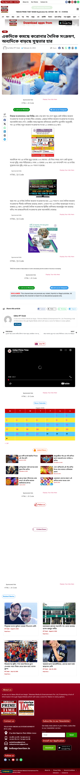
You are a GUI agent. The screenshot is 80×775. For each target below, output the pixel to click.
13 (37, 425)
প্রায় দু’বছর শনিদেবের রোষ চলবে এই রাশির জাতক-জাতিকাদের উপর (28, 480)
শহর (23, 17)
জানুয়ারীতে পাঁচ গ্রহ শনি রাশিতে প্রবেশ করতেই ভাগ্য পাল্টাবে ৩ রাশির (64, 458)
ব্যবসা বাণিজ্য (58, 17)
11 (17, 425)
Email (44, 732)
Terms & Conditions (69, 770)
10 (7, 425)
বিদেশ (7, 17)
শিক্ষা (27, 17)
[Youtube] (72, 2)
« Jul (6, 443)
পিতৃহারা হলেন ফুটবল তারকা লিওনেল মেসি (20, 626)
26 (27, 434)
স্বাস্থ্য (32, 17)
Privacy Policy (57, 770)
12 (27, 425)
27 (37, 434)
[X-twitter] (69, 2)
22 (57, 429)
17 (7, 429)
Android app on (66, 746)
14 (47, 425)
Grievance (56, 773)
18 (17, 429)
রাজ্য (13, 17)
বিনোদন (50, 17)
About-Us (26, 2)
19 (27, 429)
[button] (59, 48)
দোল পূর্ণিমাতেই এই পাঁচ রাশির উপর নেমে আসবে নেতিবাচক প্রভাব (63, 469)
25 (17, 434)
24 (7, 434)
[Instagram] (75, 2)
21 (47, 429)
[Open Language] (11, 771)
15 (57, 425)
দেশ (3, 17)
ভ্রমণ (74, 17)
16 (67, 425)
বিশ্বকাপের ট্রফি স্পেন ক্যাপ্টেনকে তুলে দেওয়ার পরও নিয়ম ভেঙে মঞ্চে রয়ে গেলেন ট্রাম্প (20, 666)
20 (37, 429)
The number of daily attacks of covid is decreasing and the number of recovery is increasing (37, 268)
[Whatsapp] (78, 2)
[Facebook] (66, 2)
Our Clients (34, 2)
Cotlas (18, 772)
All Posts (18, 324)
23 (67, 429)
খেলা (38, 17)
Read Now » (7, 631)
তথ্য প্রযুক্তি (67, 17)
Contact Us (43, 2)
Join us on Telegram (59, 110)
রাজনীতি (44, 17)
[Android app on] (60, 748)
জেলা (18, 17)
